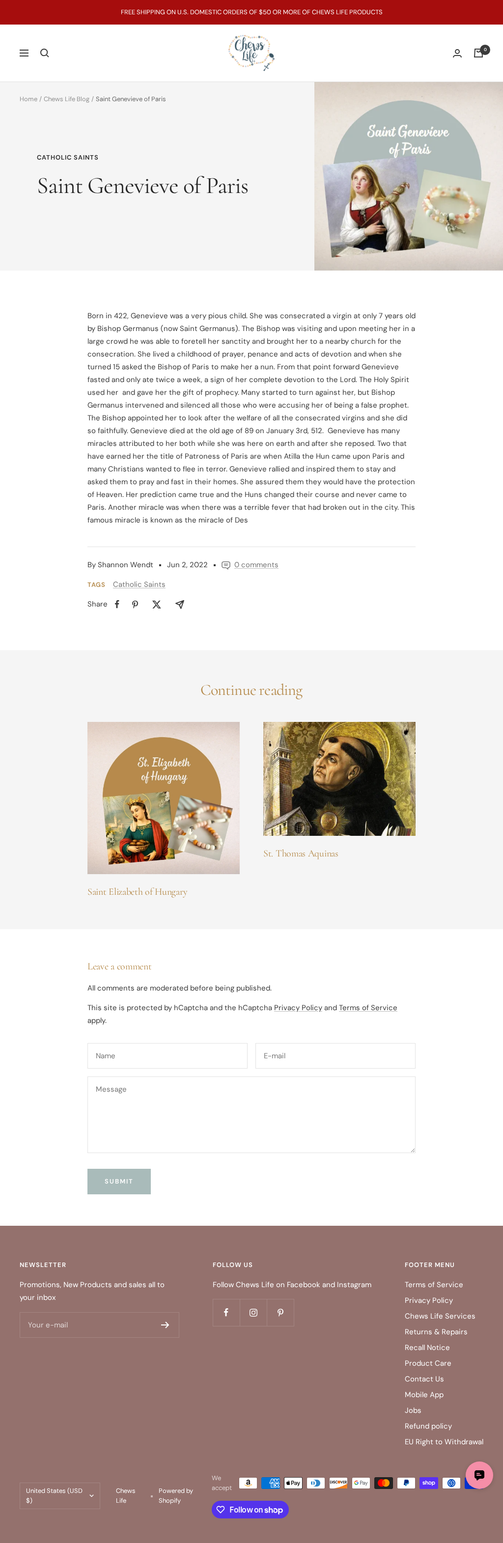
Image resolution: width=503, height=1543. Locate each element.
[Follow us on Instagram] (253, 1312)
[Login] (457, 53)
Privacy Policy (298, 1008)
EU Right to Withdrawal (444, 1442)
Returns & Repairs (436, 1332)
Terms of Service (368, 1008)
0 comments (256, 565)
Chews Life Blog (66, 99)
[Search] (44, 53)
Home (28, 99)
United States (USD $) (54, 1496)
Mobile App (424, 1395)
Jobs (413, 1410)
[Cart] (478, 53)
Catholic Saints (68, 158)
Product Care (428, 1363)
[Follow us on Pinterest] (280, 1312)
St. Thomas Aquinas (300, 853)
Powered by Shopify (176, 1496)
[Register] (165, 1325)
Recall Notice (427, 1347)
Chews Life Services (440, 1316)
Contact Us (424, 1379)
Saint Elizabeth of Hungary (137, 892)
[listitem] (117, 604)
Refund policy (428, 1426)
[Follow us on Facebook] (226, 1312)
